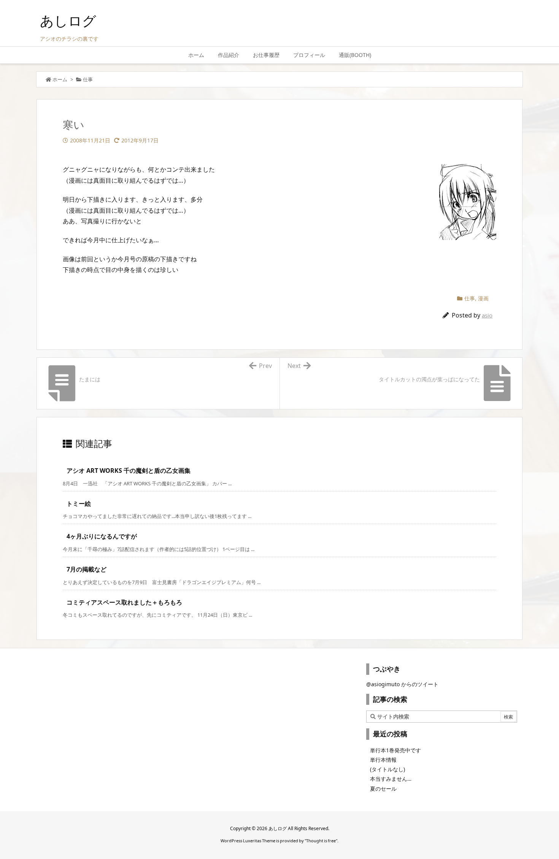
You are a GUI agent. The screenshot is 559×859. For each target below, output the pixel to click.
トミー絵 (79, 503)
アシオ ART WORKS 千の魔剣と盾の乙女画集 (129, 470)
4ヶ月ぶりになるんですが (102, 536)
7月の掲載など (86, 569)
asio (487, 315)
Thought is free (321, 840)
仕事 (88, 79)
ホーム (59, 79)
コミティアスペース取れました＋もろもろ (124, 602)
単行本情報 (383, 759)
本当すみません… (390, 778)
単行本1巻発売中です (395, 750)
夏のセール (383, 788)
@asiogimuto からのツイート (402, 684)
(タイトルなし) (387, 769)
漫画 (483, 298)
